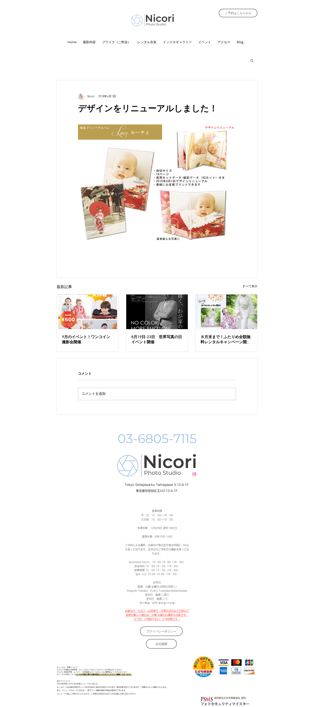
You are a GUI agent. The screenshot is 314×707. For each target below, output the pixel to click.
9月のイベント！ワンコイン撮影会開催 (86, 340)
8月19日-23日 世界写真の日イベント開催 (156, 340)
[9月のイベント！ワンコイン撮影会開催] (88, 311)
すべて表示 (249, 286)
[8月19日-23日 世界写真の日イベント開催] (157, 311)
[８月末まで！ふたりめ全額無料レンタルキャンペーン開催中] (226, 311)
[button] (252, 60)
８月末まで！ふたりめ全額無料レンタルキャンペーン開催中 (226, 340)
